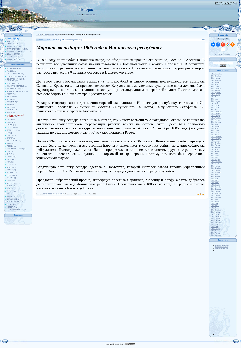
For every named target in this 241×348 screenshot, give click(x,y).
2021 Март (214, 199)
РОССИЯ (10, 146)
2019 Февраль (216, 147)
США (8, 151)
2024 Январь (215, 220)
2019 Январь (215, 145)
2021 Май (214, 204)
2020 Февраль (216, 172)
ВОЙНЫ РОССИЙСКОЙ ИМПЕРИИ (53, 194)
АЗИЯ (9, 104)
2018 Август (215, 134)
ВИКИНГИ (10, 112)
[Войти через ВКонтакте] (213, 44)
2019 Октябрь (216, 164)
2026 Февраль (216, 235)
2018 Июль (215, 132)
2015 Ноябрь (215, 78)
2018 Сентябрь (216, 136)
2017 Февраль (216, 97)
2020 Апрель (215, 176)
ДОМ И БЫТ (11, 83)
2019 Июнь (215, 155)
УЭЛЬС (9, 162)
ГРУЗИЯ (10, 119)
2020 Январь (215, 170)
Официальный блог (222, 245)
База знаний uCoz (221, 248)
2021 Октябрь (216, 210)
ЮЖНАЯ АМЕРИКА (14, 202)
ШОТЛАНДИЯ (12, 199)
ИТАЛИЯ (10, 170)
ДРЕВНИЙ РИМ (12, 130)
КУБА (9, 194)
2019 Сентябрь (216, 162)
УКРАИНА (10, 159)
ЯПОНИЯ (10, 204)
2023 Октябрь (216, 216)
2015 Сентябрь (216, 74)
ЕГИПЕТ (10, 138)
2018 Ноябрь (215, 141)
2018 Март (214, 124)
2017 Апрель (215, 101)
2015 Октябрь (216, 76)
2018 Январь (215, 120)
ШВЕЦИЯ (10, 196)
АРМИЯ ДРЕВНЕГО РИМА (16, 91)
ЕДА (8, 133)
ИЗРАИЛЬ (10, 178)
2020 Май (214, 178)
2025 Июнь (215, 231)
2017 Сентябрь (216, 111)
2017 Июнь (215, 105)
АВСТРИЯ (10, 94)
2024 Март (214, 224)
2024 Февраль (216, 222)
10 (57, 34)
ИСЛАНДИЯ (11, 175)
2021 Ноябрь (215, 212)
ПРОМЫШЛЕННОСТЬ (15, 210)
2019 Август (215, 160)
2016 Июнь (215, 86)
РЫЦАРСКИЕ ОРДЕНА (15, 149)
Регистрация (87, 14)
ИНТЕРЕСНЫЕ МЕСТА (15, 76)
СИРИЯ (9, 154)
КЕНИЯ (9, 188)
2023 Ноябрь (215, 218)
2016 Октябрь (216, 88)
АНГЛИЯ (10, 99)
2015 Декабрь (216, 80)
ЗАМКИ (9, 143)
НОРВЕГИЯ (11, 207)
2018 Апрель (215, 126)
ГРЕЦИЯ (10, 125)
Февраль (51, 34)
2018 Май (214, 128)
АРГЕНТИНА (11, 102)
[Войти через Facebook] (218, 44)
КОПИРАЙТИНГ (12, 68)
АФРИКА (10, 107)
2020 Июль (215, 183)
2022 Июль (215, 214)
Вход (95, 14)
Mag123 (84, 194)
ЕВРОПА (10, 135)
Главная (79, 14)
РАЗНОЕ (10, 71)
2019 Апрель (215, 151)
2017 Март (214, 99)
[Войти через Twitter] (223, 49)
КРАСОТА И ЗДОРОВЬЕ (15, 86)
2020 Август (215, 185)
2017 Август (215, 109)
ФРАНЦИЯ (10, 167)
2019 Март (214, 149)
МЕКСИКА (10, 183)
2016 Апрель (215, 82)
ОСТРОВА (10, 164)
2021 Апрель (215, 201)
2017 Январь (215, 95)
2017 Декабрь (216, 118)
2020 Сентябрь (216, 187)
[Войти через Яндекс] (223, 44)
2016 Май (214, 84)
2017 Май (214, 103)
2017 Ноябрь (215, 116)
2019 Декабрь (216, 168)
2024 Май (214, 227)
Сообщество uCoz (221, 247)
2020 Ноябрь (215, 191)
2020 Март (214, 174)
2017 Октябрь (216, 113)
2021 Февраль (216, 197)
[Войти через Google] (227, 44)
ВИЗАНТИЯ (11, 110)
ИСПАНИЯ (11, 172)
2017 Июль (215, 107)
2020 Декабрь (216, 193)
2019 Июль (215, 157)
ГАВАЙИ (10, 122)
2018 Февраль (216, 122)
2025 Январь (215, 229)
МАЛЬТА (10, 180)
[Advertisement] (225, 293)
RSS (235, 4)
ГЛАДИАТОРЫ (12, 127)
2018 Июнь (215, 130)
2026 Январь (215, 233)
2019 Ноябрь (215, 166)
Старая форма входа (222, 54)
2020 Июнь (215, 180)
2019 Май (214, 153)
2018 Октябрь (216, 139)
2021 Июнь (215, 206)
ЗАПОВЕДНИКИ (12, 141)
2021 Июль (215, 208)
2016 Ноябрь (215, 90)
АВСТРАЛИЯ (11, 96)
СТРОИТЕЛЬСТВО (14, 74)
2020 (45, 34)
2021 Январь (215, 195)
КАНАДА (10, 186)
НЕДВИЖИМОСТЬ (13, 88)
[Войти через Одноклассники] (232, 44)
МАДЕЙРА (10, 156)
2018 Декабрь (216, 143)
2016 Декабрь (216, 93)
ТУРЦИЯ (10, 191)
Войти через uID (223, 39)
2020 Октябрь (216, 189)
